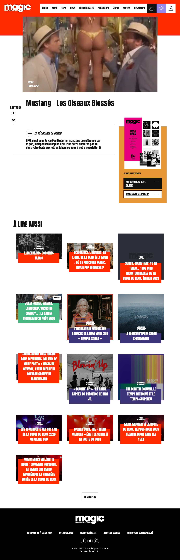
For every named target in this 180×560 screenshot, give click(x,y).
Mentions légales (88, 532)
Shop (152, 8)
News (72, 8)
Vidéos (116, 8)
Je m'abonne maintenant (137, 194)
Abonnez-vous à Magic (161, 8)
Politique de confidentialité (140, 532)
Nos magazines (66, 532)
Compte (171, 8)
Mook (54, 8)
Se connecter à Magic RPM (39, 532)
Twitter (13, 120)
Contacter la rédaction (90, 551)
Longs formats (86, 8)
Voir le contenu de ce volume (135, 183)
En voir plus (90, 497)
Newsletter (139, 8)
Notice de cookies (112, 532)
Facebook (13, 113)
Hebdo (45, 8)
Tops (64, 8)
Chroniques (103, 8)
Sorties (126, 8)
